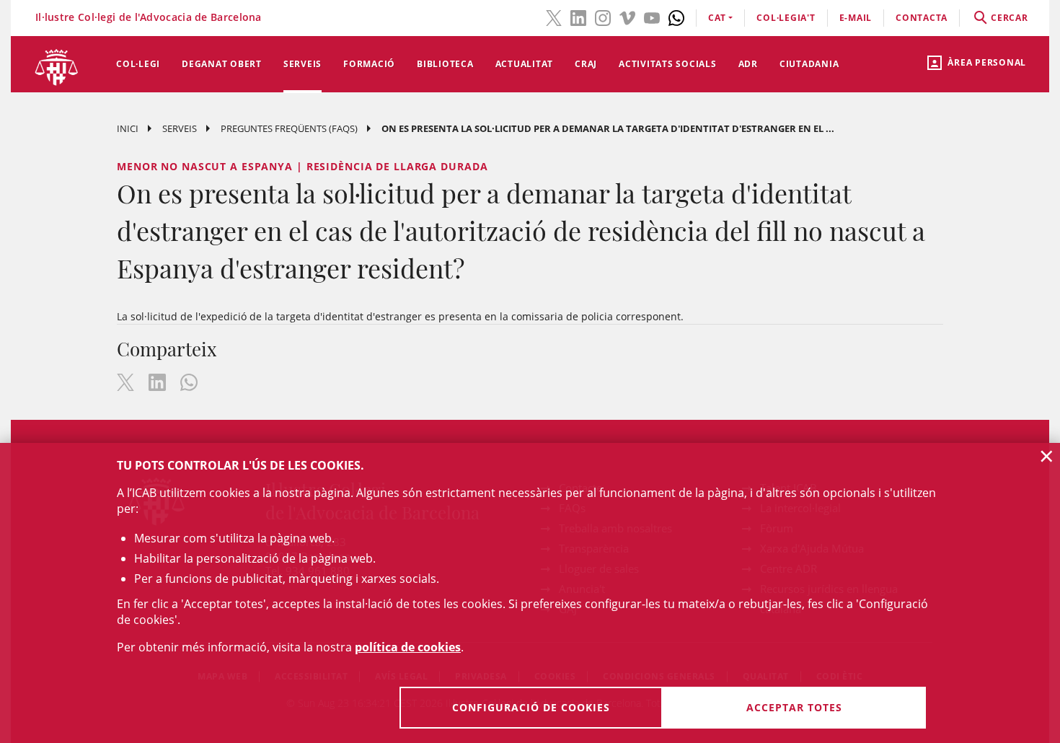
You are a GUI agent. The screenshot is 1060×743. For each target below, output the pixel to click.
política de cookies (408, 647)
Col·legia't (785, 18)
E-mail (856, 18)
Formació (369, 64)
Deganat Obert (222, 64)
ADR (748, 64)
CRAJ (586, 64)
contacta (922, 18)
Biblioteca (445, 64)
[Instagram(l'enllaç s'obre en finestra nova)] (603, 17)
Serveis (302, 64)
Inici (127, 128)
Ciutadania (809, 64)
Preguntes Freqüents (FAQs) (289, 128)
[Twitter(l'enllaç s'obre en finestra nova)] (554, 17)
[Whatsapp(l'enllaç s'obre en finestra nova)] (676, 17)
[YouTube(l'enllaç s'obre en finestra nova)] (652, 17)
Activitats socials (668, 64)
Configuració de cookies (531, 707)
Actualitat (524, 64)
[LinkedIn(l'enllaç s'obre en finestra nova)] (578, 17)
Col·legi (138, 64)
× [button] (1046, 456)
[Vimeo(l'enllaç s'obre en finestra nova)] (627, 17)
